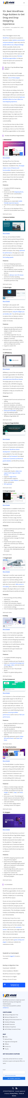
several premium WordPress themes (13, 379)
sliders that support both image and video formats (13, 473)
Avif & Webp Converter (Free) (12, 1029)
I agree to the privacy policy (10, 1075)
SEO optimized (8, 484)
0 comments (9, 29)
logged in (12, 956)
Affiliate (7, 1044)
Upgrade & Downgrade (11, 1041)
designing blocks (18, 192)
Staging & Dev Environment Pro (13, 1019)
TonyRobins (7, 27)
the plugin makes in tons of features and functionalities (13, 168)
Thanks (7, 1049)
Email (4, 1069)
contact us (5, 1007)
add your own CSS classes (16, 275)
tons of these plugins (14, 78)
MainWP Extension (10, 1024)
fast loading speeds (8, 257)
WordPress (6, 38)
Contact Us (8, 1046)
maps (15, 792)
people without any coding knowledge (13, 44)
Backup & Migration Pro (11, 1017)
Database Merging (10, 1022)
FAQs (6, 1037)
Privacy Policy (14, 1093)
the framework (13, 456)
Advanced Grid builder (10, 410)
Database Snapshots (10, 1027)
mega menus (12, 476)
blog (4, 29)
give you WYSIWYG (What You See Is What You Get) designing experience (14, 99)
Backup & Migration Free (11, 1015)
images (6, 792)
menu (21, 792)
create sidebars (14, 480)
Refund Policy (8, 1039)
